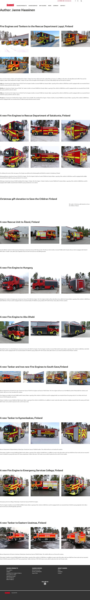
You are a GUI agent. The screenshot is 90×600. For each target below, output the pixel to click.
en (77, 0)
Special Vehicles (10, 578)
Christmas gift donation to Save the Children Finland (28, 198)
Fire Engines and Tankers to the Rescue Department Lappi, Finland (36, 26)
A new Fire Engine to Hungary (16, 267)
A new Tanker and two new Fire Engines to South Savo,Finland (34, 366)
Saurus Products (22, 5)
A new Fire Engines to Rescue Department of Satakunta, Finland (35, 115)
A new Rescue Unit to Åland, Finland (20, 221)
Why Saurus (42, 5)
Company (55, 5)
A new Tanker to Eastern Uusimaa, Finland (23, 522)
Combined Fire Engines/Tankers (14, 573)
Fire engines (9, 570)
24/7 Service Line (36, 570)
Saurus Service (33, 5)
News (49, 5)
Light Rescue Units (10, 576)
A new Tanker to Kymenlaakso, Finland (21, 417)
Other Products (10, 579)
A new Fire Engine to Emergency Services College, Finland (31, 470)
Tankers (8, 571)
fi (75, 0)
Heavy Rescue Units (11, 574)
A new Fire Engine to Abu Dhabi (17, 316)
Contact (62, 5)
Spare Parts (35, 573)
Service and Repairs (37, 571)
